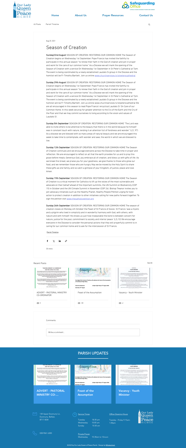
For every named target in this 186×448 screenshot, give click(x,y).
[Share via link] (66, 241)
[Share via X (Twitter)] (53, 241)
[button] (149, 24)
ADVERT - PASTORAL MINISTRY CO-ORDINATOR (52, 294)
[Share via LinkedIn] (60, 241)
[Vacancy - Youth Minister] (134, 278)
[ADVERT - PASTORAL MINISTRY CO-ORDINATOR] (52, 278)
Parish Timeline (52, 24)
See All (149, 263)
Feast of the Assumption (90, 292)
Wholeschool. (110, 445)
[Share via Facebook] (47, 241)
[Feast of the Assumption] (93, 278)
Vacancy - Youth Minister (130, 292)
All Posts (37, 24)
